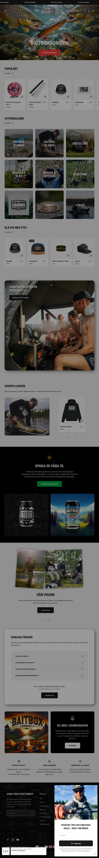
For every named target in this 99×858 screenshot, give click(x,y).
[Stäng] (93, 789)
